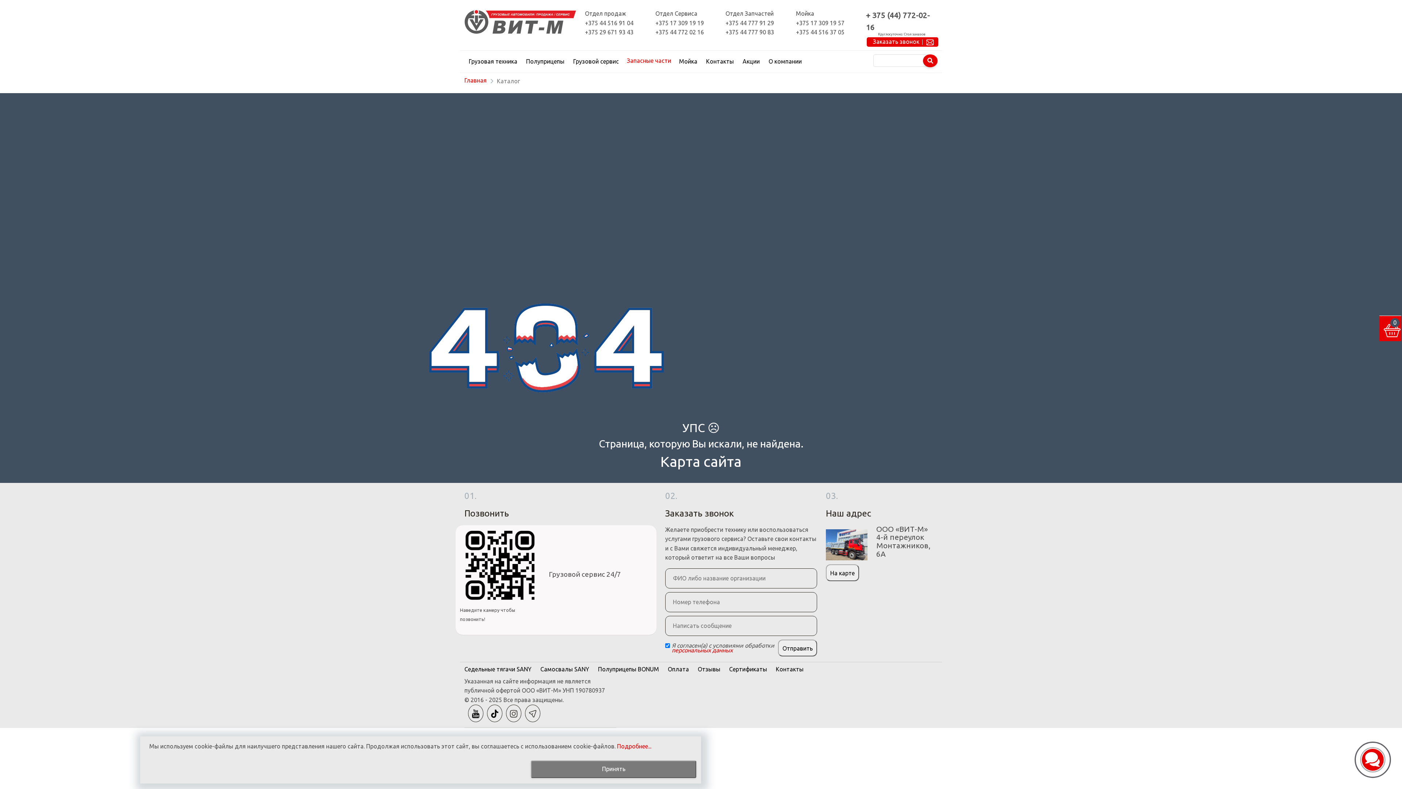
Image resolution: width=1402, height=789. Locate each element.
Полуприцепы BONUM (628, 669)
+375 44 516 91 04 (609, 23)
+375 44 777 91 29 (749, 23)
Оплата (678, 669)
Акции (751, 61)
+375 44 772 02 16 (679, 32)
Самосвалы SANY (564, 669)
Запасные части (649, 60)
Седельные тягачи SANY (498, 669)
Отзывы (709, 669)
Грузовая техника (493, 61)
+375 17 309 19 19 (679, 23)
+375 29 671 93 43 (609, 32)
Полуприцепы (545, 61)
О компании (785, 61)
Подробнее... (634, 746)
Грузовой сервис (596, 61)
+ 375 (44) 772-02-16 (898, 21)
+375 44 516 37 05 (820, 32)
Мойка (688, 61)
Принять (613, 769)
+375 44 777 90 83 (749, 32)
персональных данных (702, 650)
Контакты (720, 61)
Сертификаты (748, 669)
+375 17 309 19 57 (820, 23)
